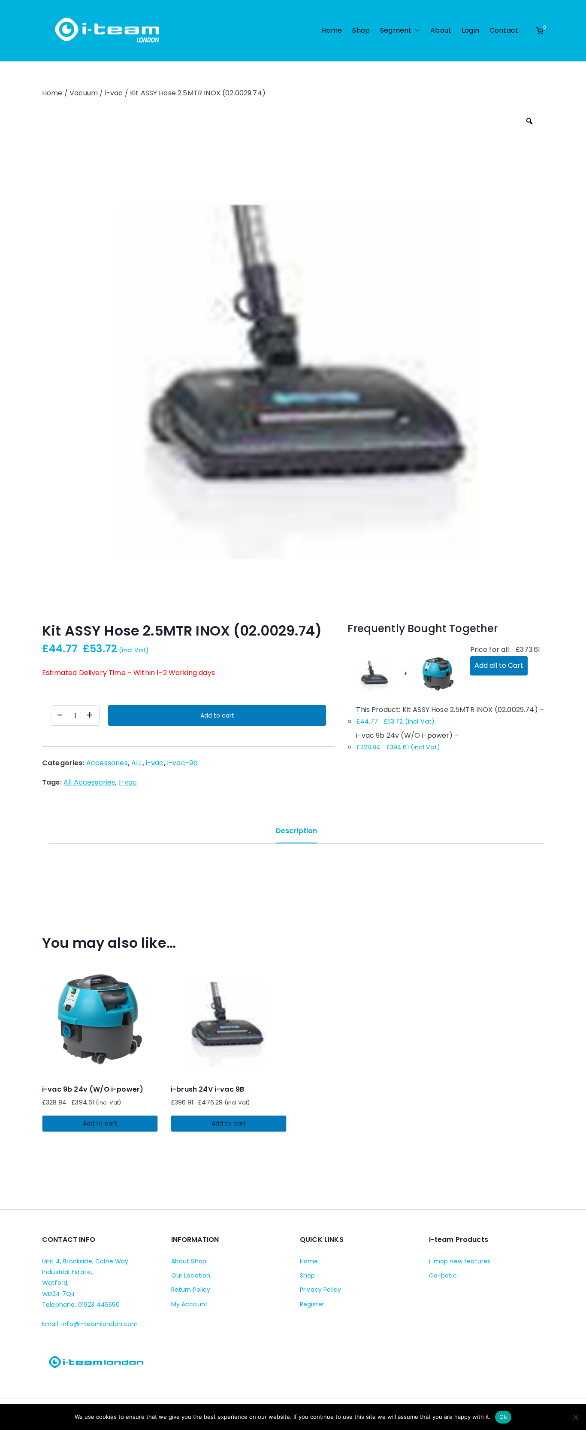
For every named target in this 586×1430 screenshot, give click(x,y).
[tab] (296, 834)
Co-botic (443, 1275)
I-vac (128, 782)
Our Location (191, 1275)
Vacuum (83, 93)
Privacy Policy (320, 1289)
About (440, 30)
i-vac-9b (182, 763)
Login (470, 30)
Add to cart (217, 715)
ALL (136, 763)
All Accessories (89, 782)
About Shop (189, 1261)
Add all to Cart (498, 665)
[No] (575, 1417)
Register (312, 1304)
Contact (503, 30)
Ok (503, 1416)
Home (332, 30)
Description (296, 831)
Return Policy (191, 1289)
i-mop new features (460, 1261)
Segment (395, 30)
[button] (415, 30)
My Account (189, 1304)
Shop (361, 30)
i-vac (114, 93)
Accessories (107, 763)
